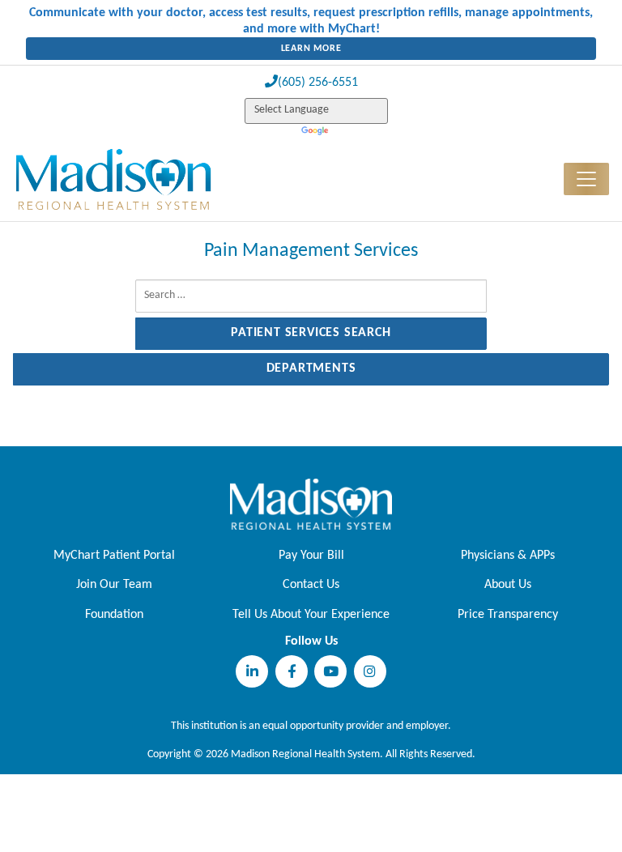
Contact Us (311, 584)
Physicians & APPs (508, 555)
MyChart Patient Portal (114, 555)
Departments (311, 368)
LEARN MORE (311, 48)
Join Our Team (114, 584)
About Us (507, 584)
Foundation (114, 614)
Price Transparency (508, 614)
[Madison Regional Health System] (311, 504)
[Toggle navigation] (586, 179)
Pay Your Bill (311, 555)
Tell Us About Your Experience (311, 614)
